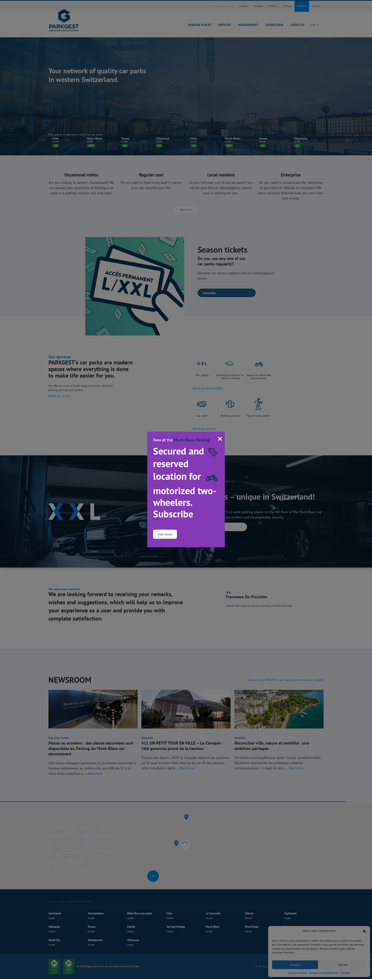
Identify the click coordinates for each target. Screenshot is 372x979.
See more (165, 534)
